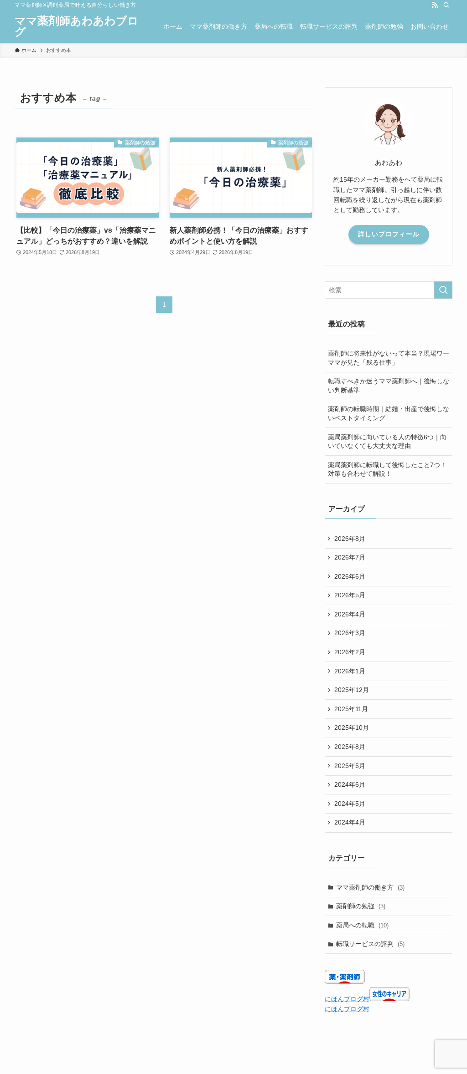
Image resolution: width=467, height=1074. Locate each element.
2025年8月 (349, 746)
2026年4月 (349, 614)
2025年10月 (351, 727)
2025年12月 (351, 689)
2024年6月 (349, 784)
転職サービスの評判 (370, 943)
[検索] (446, 5)
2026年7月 (349, 557)
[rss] (435, 5)
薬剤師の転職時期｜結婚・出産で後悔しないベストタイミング (388, 413)
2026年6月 (349, 576)
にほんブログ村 (347, 999)
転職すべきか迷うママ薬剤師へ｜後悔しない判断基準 (388, 385)
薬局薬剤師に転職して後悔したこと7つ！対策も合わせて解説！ (387, 469)
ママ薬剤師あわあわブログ (77, 26)
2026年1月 (349, 671)
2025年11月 (351, 709)
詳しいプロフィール (389, 234)
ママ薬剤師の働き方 (370, 887)
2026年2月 (349, 652)
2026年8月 (349, 538)
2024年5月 (349, 803)
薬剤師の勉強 (360, 906)
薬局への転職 (362, 925)
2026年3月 (349, 632)
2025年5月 (349, 765)
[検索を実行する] (443, 290)
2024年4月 (349, 822)
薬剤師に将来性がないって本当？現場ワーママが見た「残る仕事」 (388, 358)
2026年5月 (349, 595)
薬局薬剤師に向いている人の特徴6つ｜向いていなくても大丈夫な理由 (387, 441)
